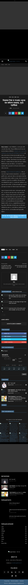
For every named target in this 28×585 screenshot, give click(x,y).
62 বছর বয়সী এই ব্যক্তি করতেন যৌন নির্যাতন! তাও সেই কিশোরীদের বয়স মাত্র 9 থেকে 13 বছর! (17, 297)
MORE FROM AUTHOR (17, 291)
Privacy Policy (6, 581)
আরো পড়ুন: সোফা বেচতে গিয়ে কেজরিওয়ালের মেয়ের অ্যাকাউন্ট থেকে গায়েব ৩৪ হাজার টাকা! (14, 216)
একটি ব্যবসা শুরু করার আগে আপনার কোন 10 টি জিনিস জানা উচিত (21, 266)
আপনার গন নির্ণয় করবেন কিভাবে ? (14, 503)
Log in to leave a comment (14, 323)
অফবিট (6, 64)
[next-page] (4, 315)
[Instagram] (8, 572)
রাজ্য (17, 97)
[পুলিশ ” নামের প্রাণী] (4, 385)
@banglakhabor (14, 421)
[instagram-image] (4, 427)
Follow (24, 336)
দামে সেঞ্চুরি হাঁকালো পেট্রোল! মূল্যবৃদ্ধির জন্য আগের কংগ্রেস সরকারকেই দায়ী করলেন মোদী (6, 267)
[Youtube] (15, 576)
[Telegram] (22, 113)
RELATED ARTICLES (6, 291)
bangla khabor (11, 384)
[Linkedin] (11, 572)
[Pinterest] (16, 113)
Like (25, 333)
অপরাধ (9, 64)
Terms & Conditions (14, 581)
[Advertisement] (14, 15)
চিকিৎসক (7, 249)
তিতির (10, 108)
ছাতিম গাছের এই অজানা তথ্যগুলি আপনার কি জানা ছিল (17, 516)
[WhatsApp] (19, 113)
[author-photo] (14, 280)
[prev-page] (2, 315)
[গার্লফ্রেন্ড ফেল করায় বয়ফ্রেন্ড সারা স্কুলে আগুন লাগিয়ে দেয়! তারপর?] (4, 303)
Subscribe (23, 342)
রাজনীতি (15, 97)
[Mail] (15, 572)
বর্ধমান (17, 249)
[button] (2, 61)
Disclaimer (22, 581)
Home (2, 64)
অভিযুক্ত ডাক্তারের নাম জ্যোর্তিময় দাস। (13, 172)
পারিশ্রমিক (13, 249)
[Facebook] (10, 113)
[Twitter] (13, 113)
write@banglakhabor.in (17, 563)
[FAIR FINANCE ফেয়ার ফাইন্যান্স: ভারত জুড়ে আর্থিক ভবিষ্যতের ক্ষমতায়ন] (4, 392)
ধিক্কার (10, 249)
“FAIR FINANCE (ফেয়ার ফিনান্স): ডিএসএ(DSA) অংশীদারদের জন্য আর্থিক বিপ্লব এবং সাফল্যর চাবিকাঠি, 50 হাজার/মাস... (16, 398)
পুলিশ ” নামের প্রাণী (11, 383)
